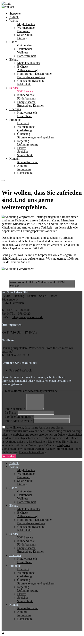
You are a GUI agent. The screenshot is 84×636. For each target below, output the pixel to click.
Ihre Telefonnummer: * (19, 416)
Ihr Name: (11, 412)
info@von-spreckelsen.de (27, 317)
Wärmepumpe (26, 126)
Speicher (22, 151)
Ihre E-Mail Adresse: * (19, 420)
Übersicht (23, 123)
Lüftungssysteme (27, 144)
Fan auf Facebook (20, 370)
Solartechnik (25, 155)
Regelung (23, 141)
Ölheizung (23, 133)
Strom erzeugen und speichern (36, 137)
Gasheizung (24, 130)
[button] (3, 180)
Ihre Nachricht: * (15, 408)
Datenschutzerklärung (32, 452)
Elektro (21, 148)
